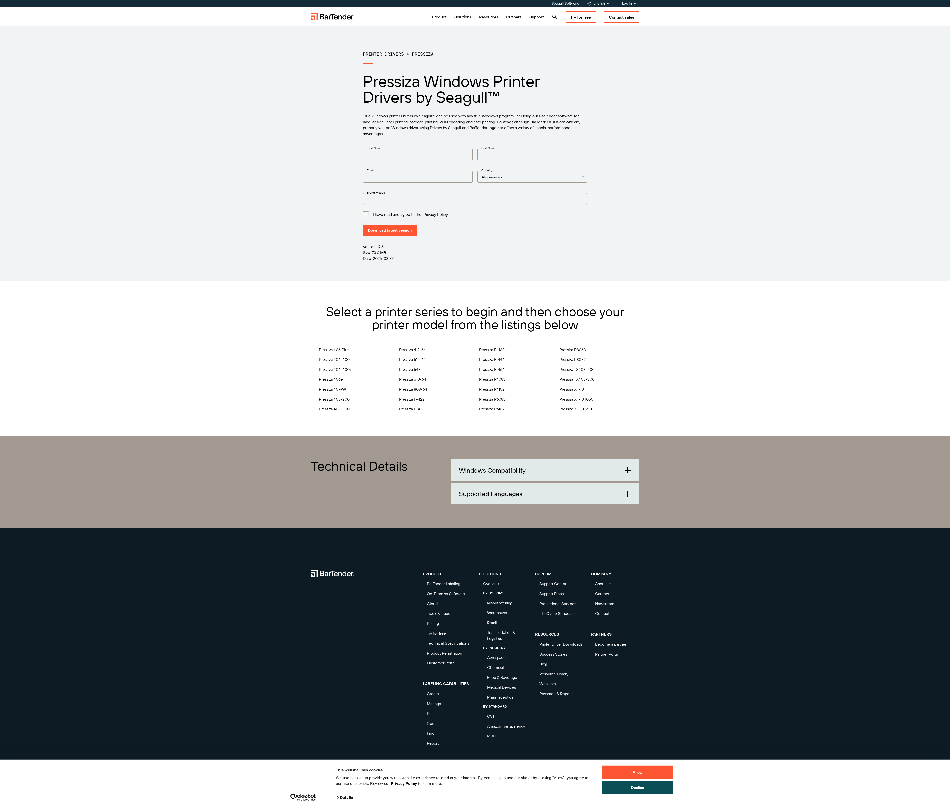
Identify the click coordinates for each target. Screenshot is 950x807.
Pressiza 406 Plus (334, 349)
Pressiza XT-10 (571, 389)
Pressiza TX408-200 (576, 369)
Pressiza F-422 (412, 399)
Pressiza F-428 (412, 408)
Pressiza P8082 (572, 359)
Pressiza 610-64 (412, 379)
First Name (374, 148)
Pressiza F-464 (492, 369)
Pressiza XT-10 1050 (576, 399)
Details (346, 797)
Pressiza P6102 (492, 408)
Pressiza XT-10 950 (575, 408)
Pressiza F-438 (492, 349)
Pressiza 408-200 (334, 399)
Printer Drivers (383, 54)
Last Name (488, 148)
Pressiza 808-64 (413, 389)
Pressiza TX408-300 (576, 379)
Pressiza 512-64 (412, 359)
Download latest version (390, 230)
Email (370, 170)
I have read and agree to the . (410, 214)
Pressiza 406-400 (334, 359)
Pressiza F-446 (492, 359)
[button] (545, 470)
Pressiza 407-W (332, 389)
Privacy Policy (404, 784)
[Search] (555, 17)
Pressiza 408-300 (334, 408)
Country (486, 170)
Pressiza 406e (331, 379)
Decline (637, 787)
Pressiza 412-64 (412, 349)
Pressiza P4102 (492, 389)
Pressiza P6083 (492, 399)
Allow (638, 772)
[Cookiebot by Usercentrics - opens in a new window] (303, 797)
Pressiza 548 (410, 369)
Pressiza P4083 (492, 379)
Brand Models (376, 192)
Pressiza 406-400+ (335, 369)
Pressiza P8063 (572, 349)
